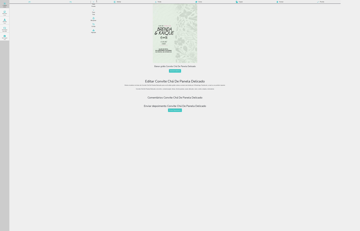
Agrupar (93, 32)
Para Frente (93, 5)
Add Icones (4, 14)
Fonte (159, 2)
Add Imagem (4, 38)
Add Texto (5, 22)
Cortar (93, 26)
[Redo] (70, 2)
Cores (200, 2)
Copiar (240, 2)
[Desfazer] (29, 2)
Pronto (322, 2)
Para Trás (93, 13)
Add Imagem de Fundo (4, 30)
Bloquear (93, 20)
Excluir (281, 2)
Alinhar (118, 2)
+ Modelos (4, 6)
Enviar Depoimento (175, 110)
